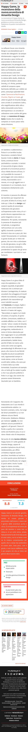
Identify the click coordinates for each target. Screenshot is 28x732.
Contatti (24, 703)
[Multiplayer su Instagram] (11, 674)
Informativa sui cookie (10, 701)
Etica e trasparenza (16, 703)
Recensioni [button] (14, 3)
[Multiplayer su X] (8, 674)
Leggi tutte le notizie (20, 663)
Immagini (23, 41)
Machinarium (19, 94)
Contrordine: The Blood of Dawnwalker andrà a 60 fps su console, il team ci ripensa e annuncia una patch (14, 648)
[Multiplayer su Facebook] (6, 674)
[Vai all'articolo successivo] (1, 463)
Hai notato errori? (7, 605)
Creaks (17, 97)
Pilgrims (11, 97)
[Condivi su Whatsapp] (22, 32)
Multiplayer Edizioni (14, 720)
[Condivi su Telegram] (25, 32)
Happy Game (16, 37)
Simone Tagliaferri (12, 29)
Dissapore (20, 715)
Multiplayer (7, 715)
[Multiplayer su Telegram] (14, 674)
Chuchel (4, 97)
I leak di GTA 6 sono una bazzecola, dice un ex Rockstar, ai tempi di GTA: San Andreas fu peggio (19, 646)
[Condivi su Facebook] (16, 32)
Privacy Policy (19, 701)
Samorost (10, 94)
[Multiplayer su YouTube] (20, 674)
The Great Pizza (17, 718)
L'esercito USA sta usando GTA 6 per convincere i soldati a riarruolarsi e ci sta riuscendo (24, 646)
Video (17, 41)
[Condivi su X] (19, 32)
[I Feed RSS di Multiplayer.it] (22, 674)
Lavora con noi (13, 704)
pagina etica (23, 621)
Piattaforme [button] (5, 3)
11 (23, 500)
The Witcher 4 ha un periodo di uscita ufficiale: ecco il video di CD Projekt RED (4, 645)
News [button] (22, 3)
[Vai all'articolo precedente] (26, 463)
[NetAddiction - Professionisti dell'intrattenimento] (17, 713)
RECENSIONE (4, 29)
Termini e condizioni (6, 703)
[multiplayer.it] (14, 671)
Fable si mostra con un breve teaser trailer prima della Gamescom (9, 643)
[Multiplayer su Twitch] (17, 674)
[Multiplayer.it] (7, 1)
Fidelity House (9, 718)
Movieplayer (14, 715)
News (13, 41)
